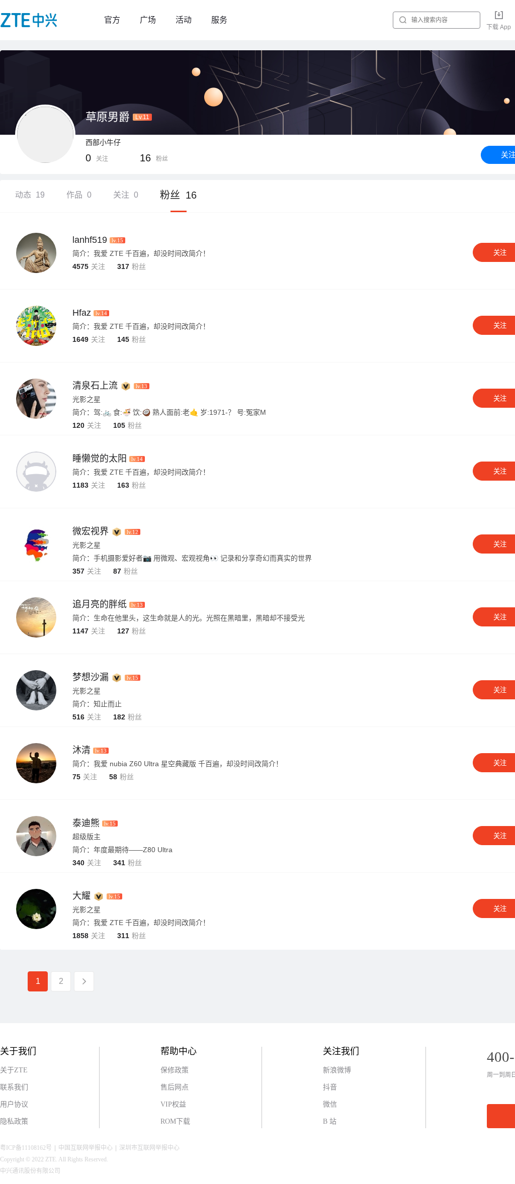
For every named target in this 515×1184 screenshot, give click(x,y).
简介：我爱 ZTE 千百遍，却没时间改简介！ (141, 253)
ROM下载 (175, 1121)
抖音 (330, 1087)
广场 (148, 20)
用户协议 (14, 1104)
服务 (219, 20)
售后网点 (174, 1087)
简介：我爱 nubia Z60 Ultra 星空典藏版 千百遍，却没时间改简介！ (177, 764)
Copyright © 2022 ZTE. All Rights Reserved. (54, 1159)
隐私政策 (14, 1121)
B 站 (329, 1121)
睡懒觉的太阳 (99, 458)
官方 (112, 20)
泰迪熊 (86, 823)
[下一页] (84, 981)
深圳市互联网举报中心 (149, 1147)
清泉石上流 (95, 386)
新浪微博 (337, 1070)
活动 (184, 20)
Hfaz (81, 313)
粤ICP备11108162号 (26, 1147)
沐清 (81, 750)
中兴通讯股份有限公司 (30, 1170)
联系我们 (14, 1087)
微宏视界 (90, 531)
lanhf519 (89, 240)
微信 (330, 1104)
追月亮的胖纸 (99, 604)
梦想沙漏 (90, 677)
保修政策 (174, 1070)
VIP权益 (173, 1104)
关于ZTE (14, 1070)
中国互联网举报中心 (85, 1147)
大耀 (81, 896)
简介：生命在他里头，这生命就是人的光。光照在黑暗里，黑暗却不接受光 (188, 618)
